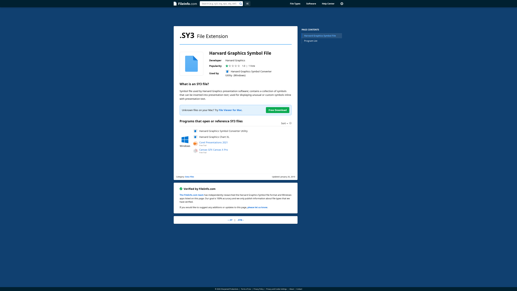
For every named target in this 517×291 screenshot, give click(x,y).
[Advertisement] (258, 16)
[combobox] (221, 3)
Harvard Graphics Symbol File (320, 35)
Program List (310, 40)
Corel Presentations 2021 (213, 142)
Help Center (328, 3)
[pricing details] (290, 123)
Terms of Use (246, 289)
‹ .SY (230, 220)
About (291, 289)
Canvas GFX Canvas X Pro (213, 149)
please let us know (257, 207)
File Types (295, 3)
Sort (283, 123)
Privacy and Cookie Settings (276, 289)
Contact (299, 289)
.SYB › (240, 220)
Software (311, 3)
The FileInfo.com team (192, 194)
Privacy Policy (259, 289)
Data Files (189, 177)
